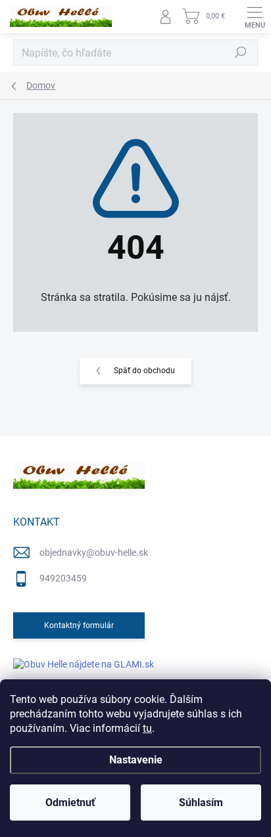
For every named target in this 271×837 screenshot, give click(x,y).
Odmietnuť (70, 802)
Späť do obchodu (144, 370)
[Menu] (254, 16)
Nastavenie (135, 760)
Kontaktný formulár (79, 625)
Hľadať (240, 52)
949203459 (63, 578)
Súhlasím (201, 802)
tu (147, 728)
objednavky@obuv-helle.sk (93, 552)
